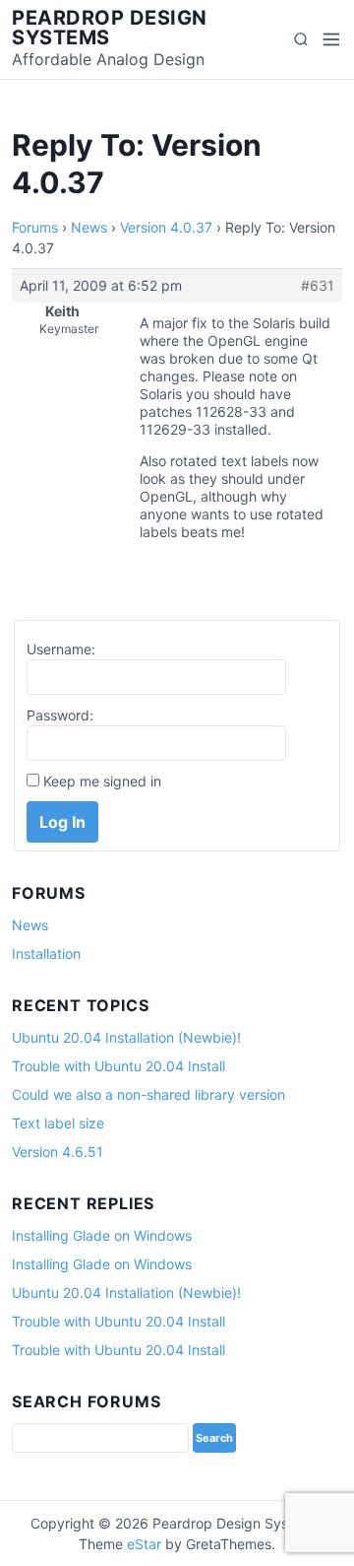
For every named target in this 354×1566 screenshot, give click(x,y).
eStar (144, 1543)
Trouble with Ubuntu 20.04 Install (118, 1065)
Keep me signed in (102, 781)
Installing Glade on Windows (102, 1235)
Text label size (58, 1123)
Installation (46, 953)
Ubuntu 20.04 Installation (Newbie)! (126, 1037)
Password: (60, 715)
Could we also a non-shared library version (148, 1094)
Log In (62, 822)
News (89, 227)
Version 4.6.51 (57, 1151)
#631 (317, 285)
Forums (35, 227)
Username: (61, 649)
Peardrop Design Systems (109, 27)
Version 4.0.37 (166, 227)
